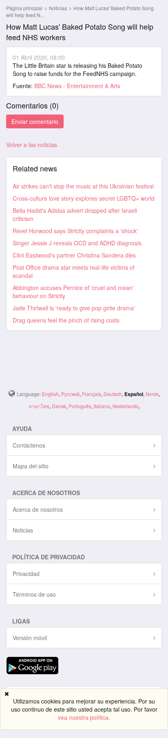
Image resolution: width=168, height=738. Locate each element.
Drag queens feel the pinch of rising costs (66, 320)
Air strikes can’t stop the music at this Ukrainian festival (83, 186)
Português (80, 406)
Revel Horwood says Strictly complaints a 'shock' (75, 231)
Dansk (59, 406)
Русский (70, 393)
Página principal (24, 7)
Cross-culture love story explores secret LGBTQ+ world (84, 198)
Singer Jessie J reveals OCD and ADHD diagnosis (77, 243)
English (50, 393)
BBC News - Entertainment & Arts (77, 86)
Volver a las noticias (31, 145)
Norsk (152, 393)
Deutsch (113, 393)
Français (91, 393)
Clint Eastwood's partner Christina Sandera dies (74, 255)
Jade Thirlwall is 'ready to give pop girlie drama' (74, 308)
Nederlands (126, 406)
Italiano (102, 406)
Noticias (58, 7)
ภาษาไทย (39, 406)
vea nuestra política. (84, 717)
